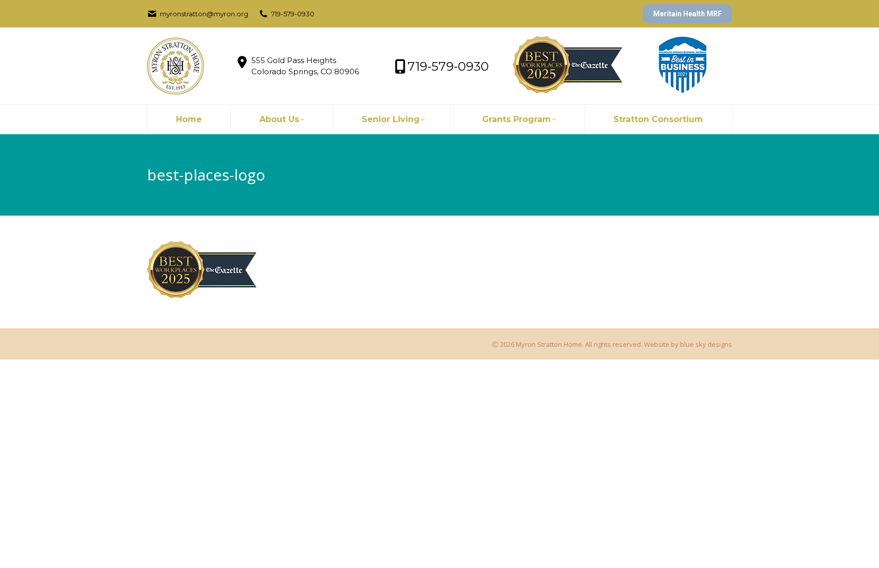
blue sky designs (706, 344)
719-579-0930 (292, 14)
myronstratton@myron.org (204, 14)
